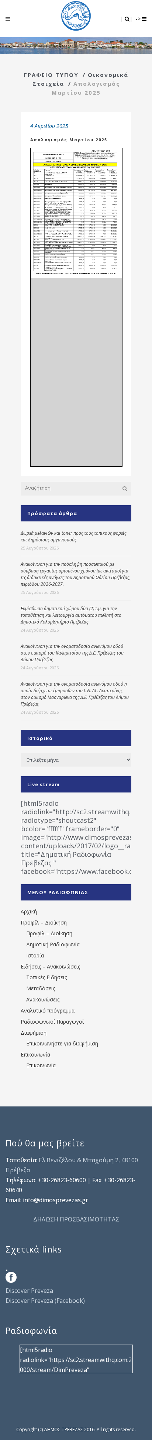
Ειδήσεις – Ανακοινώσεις (50, 966)
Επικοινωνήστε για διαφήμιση (62, 1043)
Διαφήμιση (33, 1032)
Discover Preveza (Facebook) (45, 1301)
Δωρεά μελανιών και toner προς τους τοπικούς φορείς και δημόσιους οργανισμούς (73, 536)
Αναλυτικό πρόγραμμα (48, 1010)
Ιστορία (35, 955)
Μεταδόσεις (40, 988)
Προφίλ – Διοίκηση (44, 922)
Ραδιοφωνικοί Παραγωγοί (52, 1021)
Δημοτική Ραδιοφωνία (53, 944)
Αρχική (29, 911)
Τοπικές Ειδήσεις (46, 977)
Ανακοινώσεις (42, 999)
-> (139, 18)
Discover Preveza (29, 1291)
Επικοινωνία (35, 1054)
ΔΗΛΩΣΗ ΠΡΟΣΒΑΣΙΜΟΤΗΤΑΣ (76, 1219)
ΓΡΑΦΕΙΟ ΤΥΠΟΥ (51, 74)
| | (127, 18)
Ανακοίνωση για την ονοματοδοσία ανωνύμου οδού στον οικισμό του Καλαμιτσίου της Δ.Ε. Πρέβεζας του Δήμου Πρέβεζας (72, 653)
